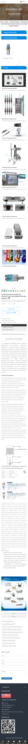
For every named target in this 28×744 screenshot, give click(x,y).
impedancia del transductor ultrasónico (10, 635)
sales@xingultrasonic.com (9, 705)
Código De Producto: (6, 322)
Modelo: (4, 318)
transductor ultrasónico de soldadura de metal (11, 629)
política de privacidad (17, 738)
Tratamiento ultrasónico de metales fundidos (9, 164)
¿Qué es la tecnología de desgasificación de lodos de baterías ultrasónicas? (9, 85)
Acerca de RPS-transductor (7, 329)
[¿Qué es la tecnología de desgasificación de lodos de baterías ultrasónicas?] (14, 84)
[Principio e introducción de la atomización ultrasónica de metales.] (14, 182)
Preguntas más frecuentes (7, 327)
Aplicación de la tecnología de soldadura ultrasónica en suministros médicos (9, 116)
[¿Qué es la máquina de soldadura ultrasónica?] (14, 241)
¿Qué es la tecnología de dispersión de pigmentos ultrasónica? (9, 263)
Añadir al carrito (10, 312)
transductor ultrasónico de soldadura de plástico (12, 626)
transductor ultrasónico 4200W (8, 643)
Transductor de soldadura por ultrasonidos (11, 637)
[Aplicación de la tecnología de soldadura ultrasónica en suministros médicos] (14, 114)
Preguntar (10, 309)
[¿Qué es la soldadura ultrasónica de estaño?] (14, 212)
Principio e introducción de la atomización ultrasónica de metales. (9, 184)
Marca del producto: (6, 320)
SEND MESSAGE (6, 678)
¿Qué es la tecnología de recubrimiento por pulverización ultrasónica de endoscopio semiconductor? (9, 135)
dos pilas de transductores (7, 621)
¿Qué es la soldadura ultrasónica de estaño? (9, 214)
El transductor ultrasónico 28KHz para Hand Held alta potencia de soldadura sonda (8, 58)
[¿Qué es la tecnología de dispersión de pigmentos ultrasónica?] (14, 261)
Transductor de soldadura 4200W (9, 646)
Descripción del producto (7, 325)
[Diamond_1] (6, 696)
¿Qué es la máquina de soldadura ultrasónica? (9, 243)
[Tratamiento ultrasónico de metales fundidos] (14, 163)
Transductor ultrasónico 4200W (8, 640)
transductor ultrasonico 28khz (8, 624)
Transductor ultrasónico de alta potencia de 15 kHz (12, 632)
